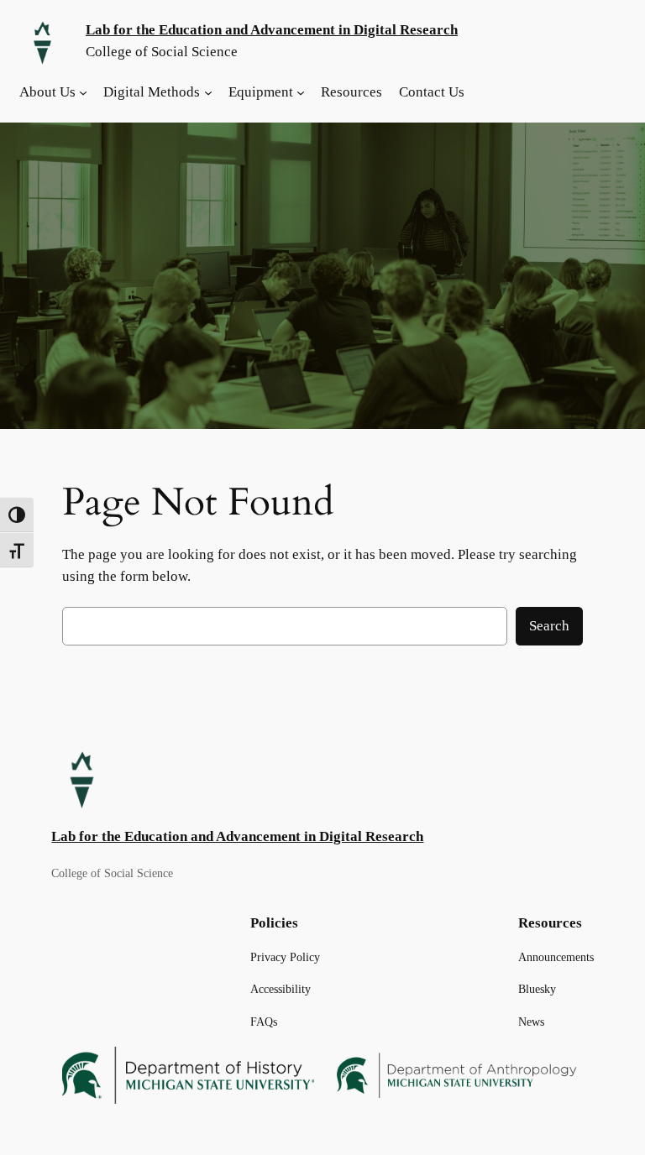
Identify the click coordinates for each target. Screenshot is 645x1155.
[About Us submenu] (83, 92)
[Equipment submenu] (300, 92)
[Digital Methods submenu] (208, 92)
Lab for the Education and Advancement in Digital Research (272, 30)
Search (549, 626)
